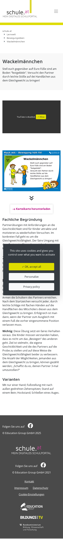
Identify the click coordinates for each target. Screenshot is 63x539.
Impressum (21, 488)
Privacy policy (31, 286)
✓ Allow (40, 116)
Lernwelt (11, 34)
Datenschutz (40, 488)
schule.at (7, 31)
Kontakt (29, 481)
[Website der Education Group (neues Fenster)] (31, 507)
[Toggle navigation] (56, 11)
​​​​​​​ (30, 426)
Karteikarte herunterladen (33, 209)
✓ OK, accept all (31, 266)
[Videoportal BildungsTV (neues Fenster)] (31, 517)
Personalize (32, 276)
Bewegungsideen (15, 38)
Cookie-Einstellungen (31, 494)
